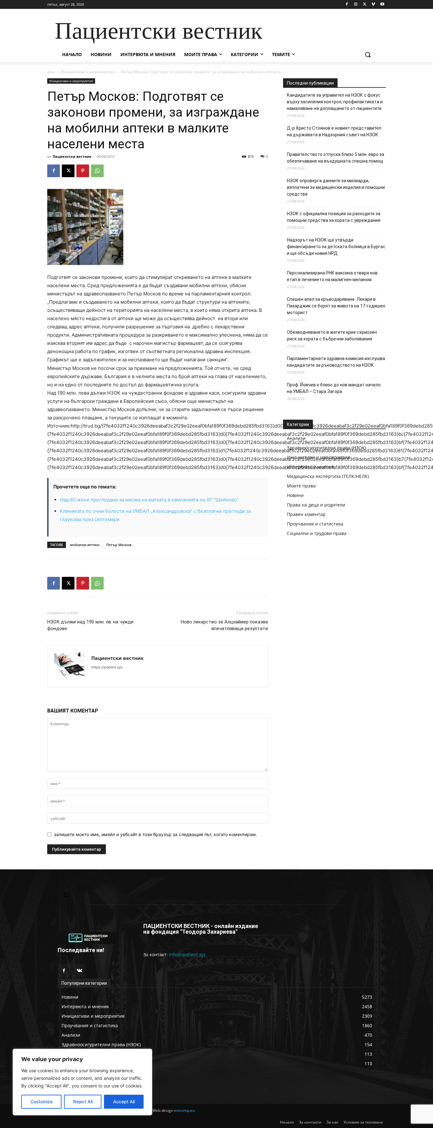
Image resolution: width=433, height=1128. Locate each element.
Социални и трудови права (316, 533)
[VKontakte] (79, 970)
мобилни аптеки (84, 544)
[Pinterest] (82, 170)
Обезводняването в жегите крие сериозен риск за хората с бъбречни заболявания (332, 335)
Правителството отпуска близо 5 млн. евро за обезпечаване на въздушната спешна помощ (335, 158)
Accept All (124, 1101)
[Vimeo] (373, 4)
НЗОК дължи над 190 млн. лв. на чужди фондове (90, 625)
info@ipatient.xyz (187, 954)
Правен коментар (306, 514)
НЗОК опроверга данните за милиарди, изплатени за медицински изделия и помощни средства (336, 187)
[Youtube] (382, 4)
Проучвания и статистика (315, 524)
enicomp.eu (184, 1110)
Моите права (301, 486)
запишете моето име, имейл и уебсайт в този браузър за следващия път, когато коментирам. (155, 834)
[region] (82, 1082)
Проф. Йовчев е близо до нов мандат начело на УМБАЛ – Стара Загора (334, 388)
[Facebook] (347, 4)
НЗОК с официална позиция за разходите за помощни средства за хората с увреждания (333, 217)
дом (51, 71)
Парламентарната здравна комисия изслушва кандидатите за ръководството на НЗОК (336, 362)
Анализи (296, 438)
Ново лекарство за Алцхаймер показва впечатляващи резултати (224, 625)
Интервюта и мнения (310, 467)
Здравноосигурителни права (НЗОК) (326, 448)
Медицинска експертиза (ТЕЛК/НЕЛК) (328, 476)
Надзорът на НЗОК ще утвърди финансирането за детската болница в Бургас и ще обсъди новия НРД (336, 246)
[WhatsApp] (97, 170)
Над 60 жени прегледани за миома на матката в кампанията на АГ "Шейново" (149, 500)
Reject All (83, 1101)
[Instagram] (355, 4)
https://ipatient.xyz (107, 667)
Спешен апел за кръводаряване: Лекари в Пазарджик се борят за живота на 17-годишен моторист (336, 306)
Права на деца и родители (316, 505)
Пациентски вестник (72, 156)
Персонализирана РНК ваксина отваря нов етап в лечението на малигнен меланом (332, 276)
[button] (367, 54)
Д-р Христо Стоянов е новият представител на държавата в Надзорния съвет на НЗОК (334, 131)
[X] (364, 4)
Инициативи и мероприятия (88, 71)
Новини (295, 495)
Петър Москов (119, 544)
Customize (41, 1101)
